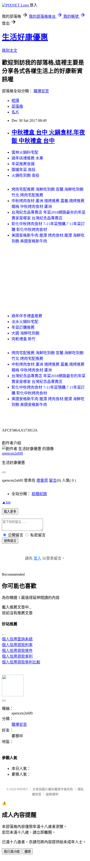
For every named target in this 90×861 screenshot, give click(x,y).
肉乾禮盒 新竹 (24, 339)
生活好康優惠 (25, 37)
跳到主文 (9, 50)
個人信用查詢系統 (17, 639)
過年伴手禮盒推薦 (27, 316)
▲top (6, 502)
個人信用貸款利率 (17, 645)
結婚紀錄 (39, 494)
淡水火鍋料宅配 (25, 322)
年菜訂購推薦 (23, 327)
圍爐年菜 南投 (24, 170)
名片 (15, 112)
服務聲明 (52, 794)
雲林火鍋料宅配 (25, 152)
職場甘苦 (41, 91)
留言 (53, 480)
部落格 (17, 106)
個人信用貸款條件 (17, 651)
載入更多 (10, 511)
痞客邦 (42, 480)
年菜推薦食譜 (23, 164)
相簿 (15, 101)
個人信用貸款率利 (17, 656)
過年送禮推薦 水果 (27, 158)
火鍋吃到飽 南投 (25, 175)
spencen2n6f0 (12, 453)
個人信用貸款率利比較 (21, 662)
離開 (27, 851)
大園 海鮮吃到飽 (25, 333)
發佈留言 (10, 541)
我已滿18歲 (12, 851)
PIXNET (22, 789)
